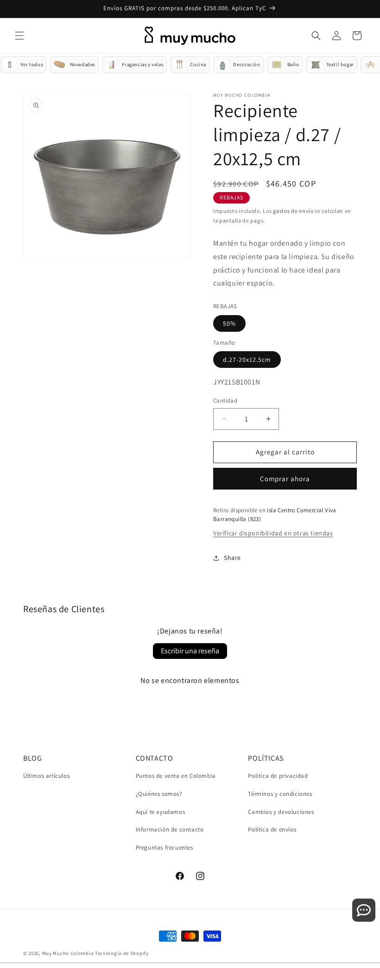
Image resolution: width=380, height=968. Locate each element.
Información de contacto (170, 829)
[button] (19, 35)
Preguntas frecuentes (164, 847)
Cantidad (225, 400)
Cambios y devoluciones (281, 812)
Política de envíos (272, 829)
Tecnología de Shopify (122, 953)
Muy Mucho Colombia (68, 953)
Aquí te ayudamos (160, 812)
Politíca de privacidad (278, 776)
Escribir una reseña (190, 651)
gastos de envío (293, 210)
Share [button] (232, 557)
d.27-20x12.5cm (247, 359)
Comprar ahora (285, 478)
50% (229, 323)
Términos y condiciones (280, 794)
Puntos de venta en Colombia (176, 776)
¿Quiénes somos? (159, 794)
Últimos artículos (46, 776)
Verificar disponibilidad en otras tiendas (273, 533)
